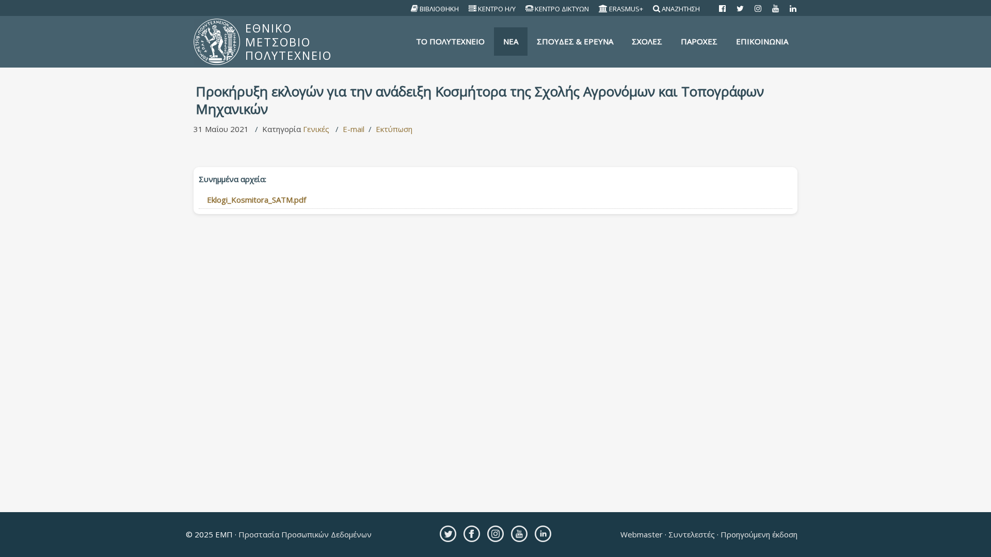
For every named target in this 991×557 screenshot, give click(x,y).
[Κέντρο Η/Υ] (472, 8)
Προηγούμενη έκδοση (757, 534)
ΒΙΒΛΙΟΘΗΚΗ (439, 8)
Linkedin (543, 534)
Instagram (495, 534)
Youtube (519, 534)
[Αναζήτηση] (656, 8)
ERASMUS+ (626, 8)
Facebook (471, 534)
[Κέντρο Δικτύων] (529, 8)
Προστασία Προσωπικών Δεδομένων (304, 534)
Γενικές (316, 129)
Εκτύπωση (394, 129)
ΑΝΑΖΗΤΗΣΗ (681, 8)
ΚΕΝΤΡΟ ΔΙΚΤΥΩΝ (562, 8)
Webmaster (642, 534)
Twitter (448, 534)
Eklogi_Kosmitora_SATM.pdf (256, 199)
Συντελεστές (691, 534)
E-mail (353, 129)
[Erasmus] (603, 8)
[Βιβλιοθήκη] (414, 8)
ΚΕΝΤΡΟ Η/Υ (497, 8)
